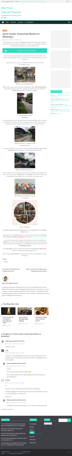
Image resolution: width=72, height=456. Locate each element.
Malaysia (13, 22)
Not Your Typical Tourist (17, 39)
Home (7, 22)
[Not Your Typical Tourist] (2, 22)
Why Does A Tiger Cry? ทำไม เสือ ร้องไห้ (41, 319)
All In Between (29, 22)
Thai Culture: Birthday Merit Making (23, 319)
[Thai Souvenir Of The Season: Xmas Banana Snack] (8, 308)
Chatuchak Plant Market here (39, 237)
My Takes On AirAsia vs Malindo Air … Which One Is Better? (60, 100)
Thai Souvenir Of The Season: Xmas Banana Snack (8, 320)
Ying (6, 350)
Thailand (20, 22)
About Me (32, 436)
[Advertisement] (61, 39)
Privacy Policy (33, 442)
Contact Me (58, 113)
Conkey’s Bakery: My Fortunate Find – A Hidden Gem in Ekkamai (61, 106)
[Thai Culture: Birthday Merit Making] (25, 308)
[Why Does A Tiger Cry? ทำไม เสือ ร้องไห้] (41, 308)
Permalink (22, 343)
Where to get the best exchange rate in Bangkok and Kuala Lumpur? (36, 270)
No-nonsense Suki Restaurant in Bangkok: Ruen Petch (11, 270)
